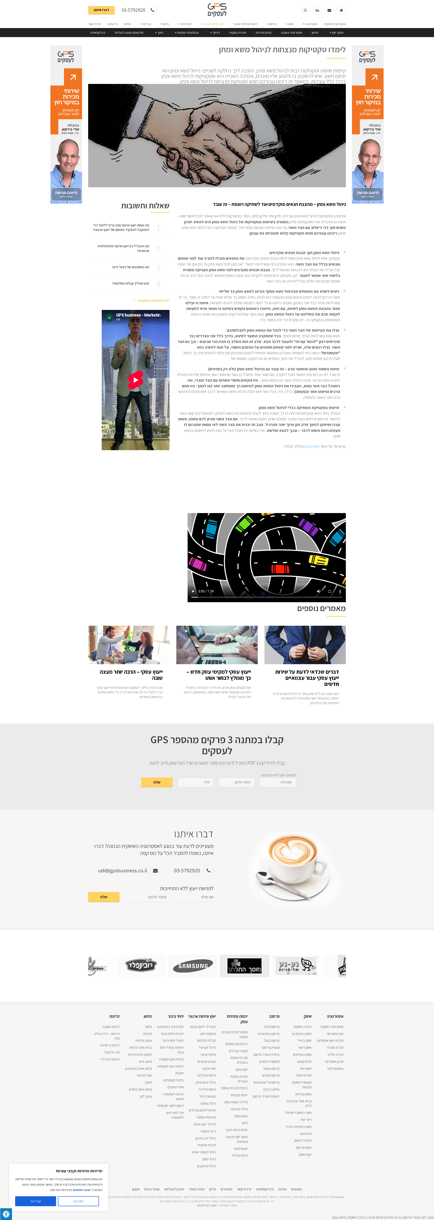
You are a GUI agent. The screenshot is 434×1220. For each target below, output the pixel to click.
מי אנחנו (113, 24)
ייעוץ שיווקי (305, 1154)
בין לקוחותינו (97, 33)
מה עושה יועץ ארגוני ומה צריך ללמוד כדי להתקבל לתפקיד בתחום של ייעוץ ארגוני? (121, 227)
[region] (58, 1187)
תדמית (147, 1033)
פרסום (272, 24)
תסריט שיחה (304, 1075)
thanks (296, 1189)
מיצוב (148, 1082)
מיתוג (165, 24)
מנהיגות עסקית (206, 1117)
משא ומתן (312, 446)
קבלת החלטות (206, 1040)
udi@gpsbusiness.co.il (122, 870)
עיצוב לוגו (146, 1096)
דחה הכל (78, 1201)
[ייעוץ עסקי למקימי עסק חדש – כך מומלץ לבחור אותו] (217, 661)
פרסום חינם (272, 1026)
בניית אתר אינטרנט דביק (299, 1103)
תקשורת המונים (269, 1061)
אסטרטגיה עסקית (291, 33)
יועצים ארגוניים (206, 1061)
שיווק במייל (304, 1040)
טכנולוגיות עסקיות (188, 33)
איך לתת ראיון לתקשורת (175, 1115)
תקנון (136, 1189)
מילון (212, 1189)
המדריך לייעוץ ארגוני (203, 1026)
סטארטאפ (241, 1148)
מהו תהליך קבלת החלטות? (130, 283)
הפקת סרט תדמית (140, 1054)
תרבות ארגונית (206, 1145)
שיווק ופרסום (304, 1147)
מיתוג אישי (145, 1061)
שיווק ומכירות (303, 1094)
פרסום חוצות (271, 1068)
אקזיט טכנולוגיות (207, 1205)
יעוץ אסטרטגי (335, 1033)
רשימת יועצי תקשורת (171, 1066)
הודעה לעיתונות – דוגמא (172, 1096)
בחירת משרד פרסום (267, 1054)
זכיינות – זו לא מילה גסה (107, 1036)
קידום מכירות (263, 33)
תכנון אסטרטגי (334, 1061)
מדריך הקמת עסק (236, 1102)
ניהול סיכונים (239, 1109)
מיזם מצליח (240, 1155)
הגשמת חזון (208, 1033)
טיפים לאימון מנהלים (202, 1110)
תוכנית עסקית (237, 33)
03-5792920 (134, 10)
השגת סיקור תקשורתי (170, 1105)
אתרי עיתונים (175, 1087)
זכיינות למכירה (110, 1059)
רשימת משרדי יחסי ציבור (172, 1050)
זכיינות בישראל (110, 1045)
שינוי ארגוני (209, 1068)
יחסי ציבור (186, 24)
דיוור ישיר (306, 1119)
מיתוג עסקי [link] (339, 1217)
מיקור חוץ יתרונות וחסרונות (237, 1139)
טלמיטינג (306, 1133)
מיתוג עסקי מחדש (140, 1089)
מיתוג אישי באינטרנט (138, 1068)
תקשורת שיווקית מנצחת (302, 1084)
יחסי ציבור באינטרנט (170, 1026)
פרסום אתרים (271, 1075)
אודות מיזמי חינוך (236, 1129)
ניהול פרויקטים (206, 1166)
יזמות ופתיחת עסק (246, 24)
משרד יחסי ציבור (173, 1040)
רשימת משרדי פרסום (266, 1096)
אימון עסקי (241, 1116)
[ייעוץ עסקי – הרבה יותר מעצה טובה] (129, 661)
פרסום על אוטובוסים (266, 1082)
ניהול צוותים (208, 1103)
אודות (282, 1189)
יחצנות (179, 1073)
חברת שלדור (335, 1054)
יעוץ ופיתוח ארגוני (213, 24)
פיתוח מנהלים (207, 1075)
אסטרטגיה (311, 24)
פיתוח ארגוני (208, 1054)
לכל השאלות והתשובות (153, 300)
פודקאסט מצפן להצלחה (129, 33)
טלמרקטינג (304, 1061)
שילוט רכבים (271, 1089)
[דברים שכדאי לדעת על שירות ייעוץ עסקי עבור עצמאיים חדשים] (305, 661)
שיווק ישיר (306, 1068)
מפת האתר (197, 1189)
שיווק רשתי (305, 1047)
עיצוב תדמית (143, 1040)
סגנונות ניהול (207, 1096)
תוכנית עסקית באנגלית (239, 1060)
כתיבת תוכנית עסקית (234, 1088)
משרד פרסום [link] (411, 1217)
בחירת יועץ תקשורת (171, 1059)
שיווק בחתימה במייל (299, 1126)
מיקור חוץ (338, 33)
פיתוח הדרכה (207, 1089)
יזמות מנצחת (239, 1095)
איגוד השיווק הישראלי (298, 1112)
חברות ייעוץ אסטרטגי (330, 1040)
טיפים (127, 24)
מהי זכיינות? (112, 1052)
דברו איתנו (101, 9)
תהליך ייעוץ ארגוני (204, 1124)
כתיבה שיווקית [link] (357, 1217)
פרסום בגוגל (272, 1040)
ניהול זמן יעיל (207, 1047)
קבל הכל (35, 1201)
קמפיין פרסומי (271, 1047)
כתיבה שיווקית (303, 1026)
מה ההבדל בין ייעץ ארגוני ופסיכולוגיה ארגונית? (123, 248)
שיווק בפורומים (302, 1054)
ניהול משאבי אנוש (204, 1152)
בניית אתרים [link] (392, 1217)
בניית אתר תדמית (140, 1047)
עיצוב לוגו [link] (428, 1217)
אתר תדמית (144, 1075)
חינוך (160, 33)
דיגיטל (216, 33)
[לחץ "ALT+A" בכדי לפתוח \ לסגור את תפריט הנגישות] (6, 1214)
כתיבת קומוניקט (173, 1080)
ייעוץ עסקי (241, 1069)
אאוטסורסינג (335, 1068)
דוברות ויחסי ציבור (172, 1033)
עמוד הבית (152, 1189)
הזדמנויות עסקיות (236, 1044)
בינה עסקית (208, 1131)
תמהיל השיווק (303, 1140)
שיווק (291, 24)
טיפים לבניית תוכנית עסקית (235, 1034)
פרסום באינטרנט (268, 1033)
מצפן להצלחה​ (174, 1189)
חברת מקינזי (335, 1047)
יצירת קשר (94, 24)
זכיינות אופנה (111, 1026)
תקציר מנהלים (238, 1051)
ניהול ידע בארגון (206, 1138)
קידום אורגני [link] (375, 1217)
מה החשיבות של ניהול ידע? (130, 267)
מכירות (146, 24)
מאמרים (226, 1189)
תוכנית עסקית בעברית (239, 1079)
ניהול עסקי (209, 1159)
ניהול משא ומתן (206, 1082)
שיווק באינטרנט (302, 1033)
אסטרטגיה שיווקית (335, 24)
